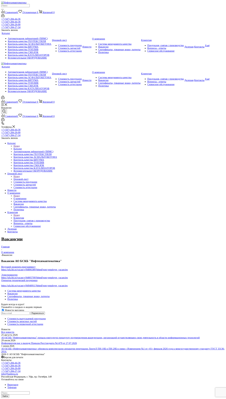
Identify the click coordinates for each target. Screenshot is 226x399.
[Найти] (2, 9)
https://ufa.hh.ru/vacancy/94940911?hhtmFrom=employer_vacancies (34, 285)
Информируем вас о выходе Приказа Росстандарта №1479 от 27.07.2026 (39, 343)
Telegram (11, 387)
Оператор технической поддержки (19, 280)
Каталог (18, 148)
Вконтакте (12, 384)
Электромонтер (9, 275)
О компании (20, 198)
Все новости (7, 332)
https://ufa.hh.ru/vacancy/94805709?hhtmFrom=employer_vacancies (34, 277)
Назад (17, 146)
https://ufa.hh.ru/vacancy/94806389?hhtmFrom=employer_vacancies (34, 269)
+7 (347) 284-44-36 (10, 19)
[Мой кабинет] (2, 16)
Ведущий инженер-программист (18, 267)
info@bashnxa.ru (9, 374)
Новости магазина (14, 310)
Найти (5, 396)
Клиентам (19, 218)
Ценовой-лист (21, 179)
